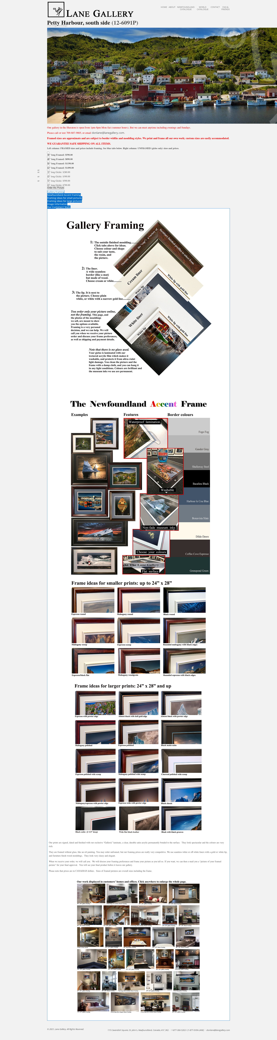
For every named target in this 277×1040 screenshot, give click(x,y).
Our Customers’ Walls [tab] (58, 207)
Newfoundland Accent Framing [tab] (64, 194)
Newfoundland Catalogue (185, 8)
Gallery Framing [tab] (55, 191)
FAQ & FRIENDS (225, 8)
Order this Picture (55, 188)
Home (164, 7)
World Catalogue (202, 8)
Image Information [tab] (57, 204)
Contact (215, 7)
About (172, 7)
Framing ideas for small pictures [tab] (64, 197)
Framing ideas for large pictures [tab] (64, 201)
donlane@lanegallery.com (108, 133)
